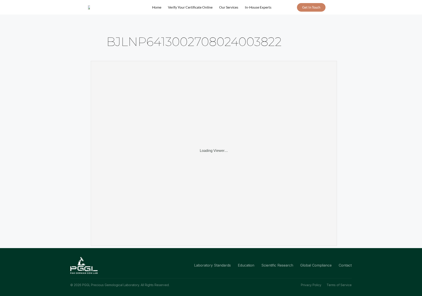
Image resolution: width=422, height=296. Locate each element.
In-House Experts (258, 7)
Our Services (228, 7)
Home (156, 7)
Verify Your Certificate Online (190, 7)
